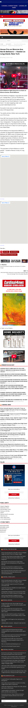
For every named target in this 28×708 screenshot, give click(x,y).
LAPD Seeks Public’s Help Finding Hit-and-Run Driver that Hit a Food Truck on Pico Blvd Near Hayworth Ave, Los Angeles (13, 667)
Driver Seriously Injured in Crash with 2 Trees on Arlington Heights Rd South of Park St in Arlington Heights (13, 410)
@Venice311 (3, 532)
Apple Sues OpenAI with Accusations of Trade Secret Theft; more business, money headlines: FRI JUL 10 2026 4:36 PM (13, 615)
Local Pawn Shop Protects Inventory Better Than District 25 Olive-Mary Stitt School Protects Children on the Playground (13, 429)
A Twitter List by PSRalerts (6, 328)
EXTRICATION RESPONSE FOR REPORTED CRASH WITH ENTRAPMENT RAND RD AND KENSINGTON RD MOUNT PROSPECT (14, 381)
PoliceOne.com (3, 516)
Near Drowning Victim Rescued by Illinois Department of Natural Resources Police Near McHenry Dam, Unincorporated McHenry (13, 572)
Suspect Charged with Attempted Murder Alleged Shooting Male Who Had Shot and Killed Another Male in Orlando (13, 631)
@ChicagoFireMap (4, 525)
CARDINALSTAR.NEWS (8, 649)
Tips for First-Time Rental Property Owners (10, 646)
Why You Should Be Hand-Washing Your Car (11, 644)
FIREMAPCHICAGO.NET (8, 365)
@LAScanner (3, 530)
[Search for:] (14, 40)
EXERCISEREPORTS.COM (8, 675)
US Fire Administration (5, 519)
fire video (6, 251)
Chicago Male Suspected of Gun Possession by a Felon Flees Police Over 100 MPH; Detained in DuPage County (13, 440)
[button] (2, 16)
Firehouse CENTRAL (5, 511)
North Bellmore (14, 251)
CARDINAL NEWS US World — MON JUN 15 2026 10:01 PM (13, 623)
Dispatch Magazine (4, 506)
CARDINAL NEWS (6, 405)
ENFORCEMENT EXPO (5, 509)
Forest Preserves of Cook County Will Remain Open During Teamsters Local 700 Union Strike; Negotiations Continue (13, 457)
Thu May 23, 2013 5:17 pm (7, 57)
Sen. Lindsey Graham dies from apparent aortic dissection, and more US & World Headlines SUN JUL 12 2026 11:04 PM (13, 610)
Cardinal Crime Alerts (9, 577)
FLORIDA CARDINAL (7, 626)
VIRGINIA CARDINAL (7, 600)
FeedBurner (17, 498)
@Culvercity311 (3, 528)
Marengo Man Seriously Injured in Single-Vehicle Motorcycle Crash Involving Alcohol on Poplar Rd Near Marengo (12, 434)
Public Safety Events (5, 517)
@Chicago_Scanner (4, 527)
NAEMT (2, 512)
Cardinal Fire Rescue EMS (10, 549)
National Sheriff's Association (7, 514)
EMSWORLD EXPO (4, 508)
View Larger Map (2, 245)
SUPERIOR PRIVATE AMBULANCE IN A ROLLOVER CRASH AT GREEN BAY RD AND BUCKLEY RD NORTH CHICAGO (13, 370)
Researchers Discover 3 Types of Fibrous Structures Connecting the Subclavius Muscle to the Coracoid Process (12, 695)
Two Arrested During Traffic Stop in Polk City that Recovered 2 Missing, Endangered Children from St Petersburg (12, 640)
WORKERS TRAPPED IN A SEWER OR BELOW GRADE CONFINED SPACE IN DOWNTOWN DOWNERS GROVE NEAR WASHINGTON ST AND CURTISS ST (13, 394)
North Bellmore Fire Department (8, 254)
